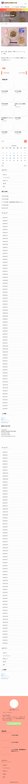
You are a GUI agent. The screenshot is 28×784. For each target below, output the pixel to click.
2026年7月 (5, 217)
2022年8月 (5, 357)
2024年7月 (5, 289)
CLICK (19, 9)
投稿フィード (4, 419)
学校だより (5, 180)
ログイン (3, 417)
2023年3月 (5, 337)
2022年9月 (5, 355)
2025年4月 (5, 262)
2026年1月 (5, 235)
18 (10, 158)
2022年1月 (5, 378)
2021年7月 (5, 396)
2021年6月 (5, 399)
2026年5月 (5, 223)
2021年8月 (5, 393)
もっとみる (14, 723)
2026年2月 (5, 232)
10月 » (25, 165)
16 (3, 158)
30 (3, 163)
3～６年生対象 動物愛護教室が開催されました (12, 202)
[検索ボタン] (20, 3)
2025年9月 (5, 247)
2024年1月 (5, 307)
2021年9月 (5, 390)
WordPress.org (4, 422)
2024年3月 (5, 301)
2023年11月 (5, 313)
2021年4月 (5, 405)
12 (14, 155)
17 (6, 158)
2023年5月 (5, 331)
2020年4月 (5, 408)
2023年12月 (5, 310)
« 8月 (2, 165)
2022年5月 (5, 366)
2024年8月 (5, 286)
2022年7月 (5, 360)
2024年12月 (5, 274)
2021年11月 (5, 384)
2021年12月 (5, 381)
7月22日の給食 (5, 196)
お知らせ (5, 174)
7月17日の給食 (5, 199)
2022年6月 (5, 363)
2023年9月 (5, 319)
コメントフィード (5, 420)
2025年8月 (5, 250)
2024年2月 (5, 304)
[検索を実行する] (25, 141)
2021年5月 (5, 402)
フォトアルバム (6, 177)
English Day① (5, 208)
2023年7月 (5, 325)
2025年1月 (5, 271)
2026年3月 (5, 229)
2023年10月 (5, 316)
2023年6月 (5, 328)
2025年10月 (5, 244)
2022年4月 (5, 369)
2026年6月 (5, 220)
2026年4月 (5, 226)
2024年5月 (5, 295)
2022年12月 (5, 346)
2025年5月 (5, 259)
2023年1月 (5, 343)
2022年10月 (5, 352)
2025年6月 (5, 256)
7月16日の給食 (5, 205)
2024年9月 (5, 283)
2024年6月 (5, 292)
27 (17, 160)
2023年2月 (5, 340)
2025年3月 (5, 265)
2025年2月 (5, 268)
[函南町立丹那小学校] (9, 3)
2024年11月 (5, 277)
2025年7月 (5, 253)
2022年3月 (5, 372)
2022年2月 (5, 375)
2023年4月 (5, 334)
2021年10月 (5, 387)
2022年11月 (5, 349)
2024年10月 (5, 280)
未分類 (4, 183)
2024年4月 (5, 298)
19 (14, 158)
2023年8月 (5, 322)
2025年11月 (5, 241)
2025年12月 (5, 238)
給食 (4, 18)
